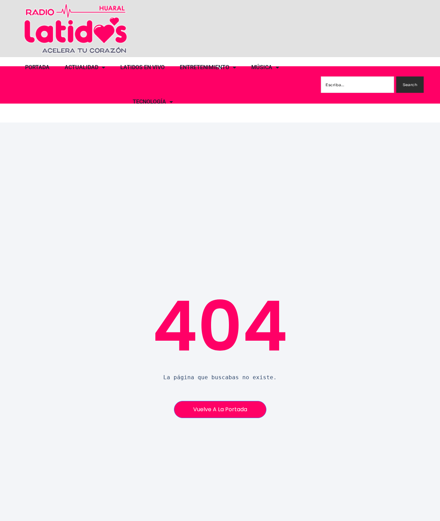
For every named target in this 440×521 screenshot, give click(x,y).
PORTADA (37, 67)
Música (261, 67)
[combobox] (357, 84)
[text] (220, 377)
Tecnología (149, 101)
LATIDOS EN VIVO (142, 67)
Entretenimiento (204, 67)
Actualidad (81, 67)
